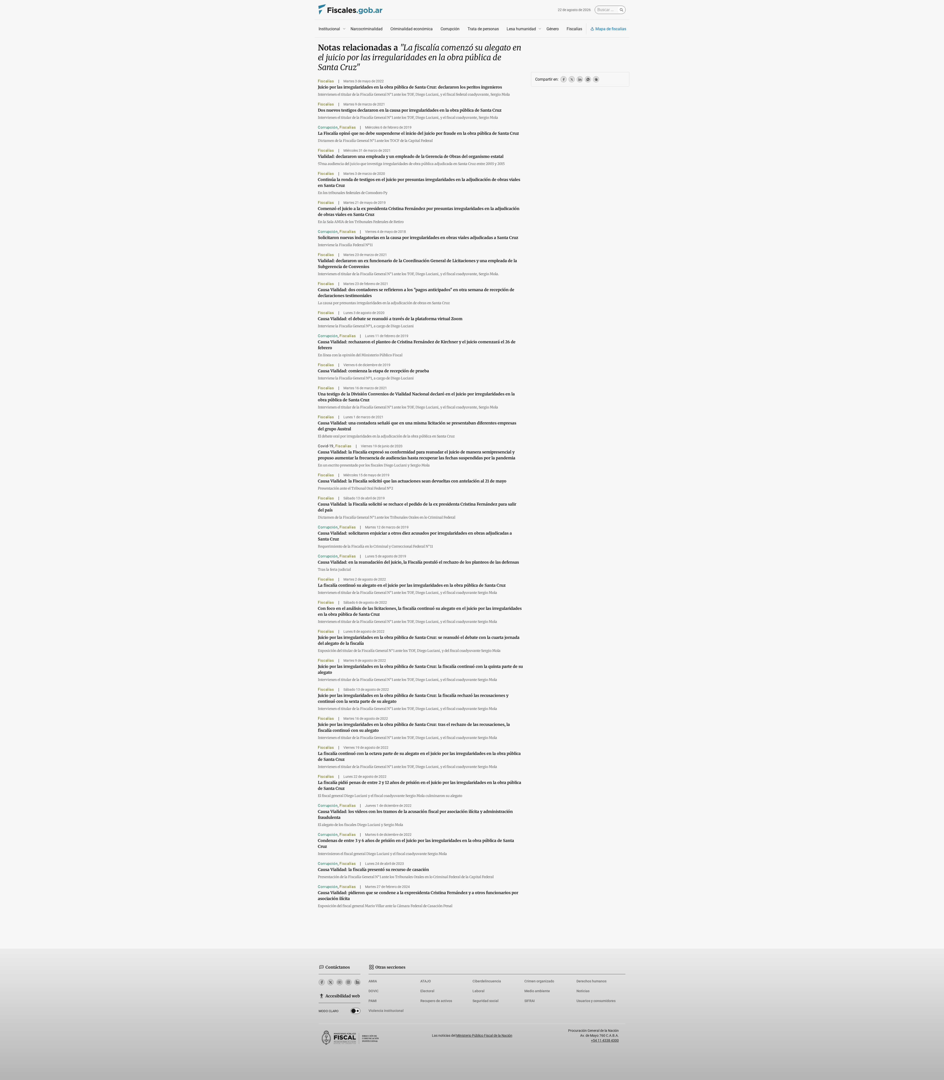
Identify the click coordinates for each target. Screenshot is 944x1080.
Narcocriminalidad (367, 29)
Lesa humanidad (521, 29)
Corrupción (450, 29)
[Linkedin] (357, 982)
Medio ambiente (537, 991)
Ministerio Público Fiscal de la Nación (484, 1035)
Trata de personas (483, 29)
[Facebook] (322, 982)
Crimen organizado (539, 981)
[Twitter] (330, 982)
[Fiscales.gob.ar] (350, 10)
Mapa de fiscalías (610, 29)
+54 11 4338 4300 (605, 1040)
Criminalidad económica (411, 29)
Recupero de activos (436, 1001)
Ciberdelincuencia (486, 981)
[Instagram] (348, 982)
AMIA (373, 981)
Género (552, 29)
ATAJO (425, 981)
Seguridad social (485, 1001)
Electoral (427, 991)
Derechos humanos (591, 981)
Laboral (478, 991)
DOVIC (374, 991)
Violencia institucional (386, 1011)
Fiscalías (574, 29)
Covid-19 (325, 446)
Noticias (583, 991)
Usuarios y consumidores (596, 1001)
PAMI (373, 1001)
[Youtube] (340, 982)
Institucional (329, 29)
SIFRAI (529, 1001)
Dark (355, 1012)
